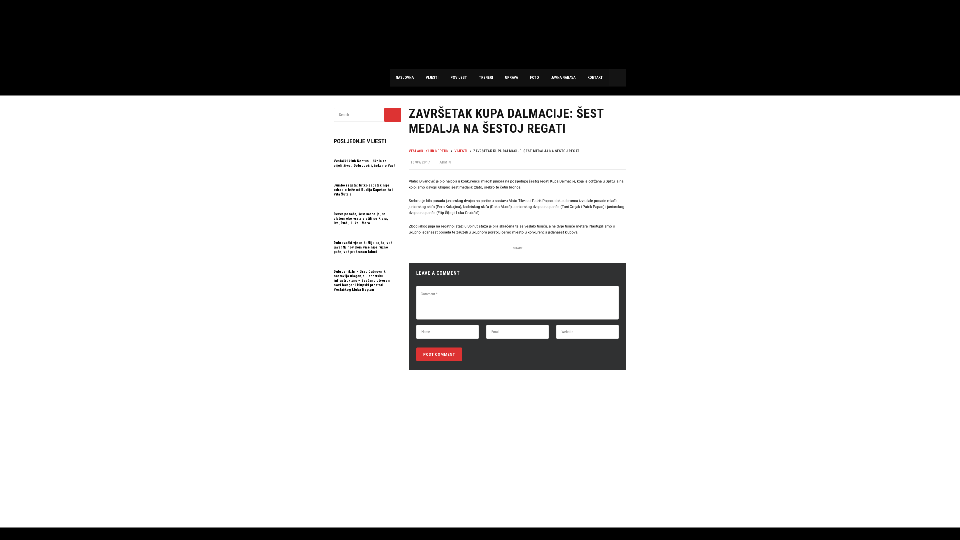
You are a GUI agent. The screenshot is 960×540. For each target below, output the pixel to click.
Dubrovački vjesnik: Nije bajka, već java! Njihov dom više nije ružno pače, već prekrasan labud (363, 247)
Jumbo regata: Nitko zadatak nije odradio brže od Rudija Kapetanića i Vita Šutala (364, 189)
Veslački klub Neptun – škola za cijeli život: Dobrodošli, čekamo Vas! (364, 163)
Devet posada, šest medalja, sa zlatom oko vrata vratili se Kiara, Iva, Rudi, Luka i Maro (361, 218)
